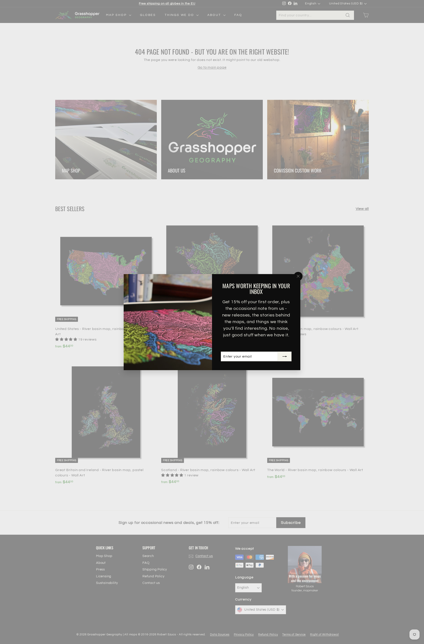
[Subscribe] (285, 356)
